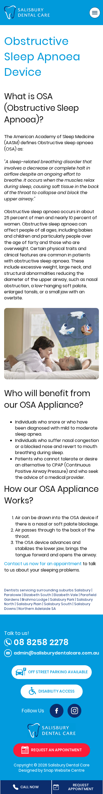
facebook (56, 711)
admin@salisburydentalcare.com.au (56, 653)
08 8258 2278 (41, 642)
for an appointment (60, 563)
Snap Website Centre (64, 770)
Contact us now (21, 563)
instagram (74, 711)
